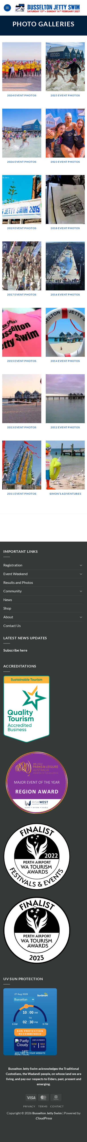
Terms (43, 1124)
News (7, 617)
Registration (12, 583)
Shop (7, 626)
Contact (57, 1124)
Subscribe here (15, 668)
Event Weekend (15, 591)
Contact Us (12, 643)
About (8, 635)
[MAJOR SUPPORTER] (20, 529)
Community (12, 609)
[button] (7, 8)
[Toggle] (81, 583)
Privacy (29, 1124)
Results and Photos (18, 600)
